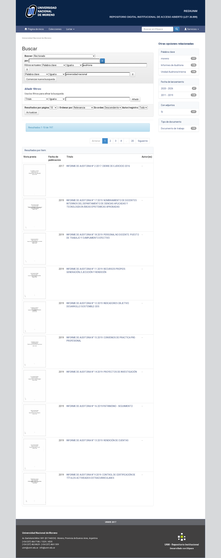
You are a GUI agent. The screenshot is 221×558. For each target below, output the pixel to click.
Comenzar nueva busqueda (40, 79)
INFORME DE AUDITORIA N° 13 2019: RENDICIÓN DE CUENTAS (97, 440)
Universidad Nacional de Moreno (36, 38)
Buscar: (29, 56)
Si (162, 111)
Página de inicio (35, 29)
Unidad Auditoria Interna (173, 72)
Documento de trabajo (172, 128)
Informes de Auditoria (172, 65)
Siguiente (143, 141)
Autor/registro (130, 107)
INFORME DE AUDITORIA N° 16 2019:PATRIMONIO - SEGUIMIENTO (99, 406)
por (26, 60)
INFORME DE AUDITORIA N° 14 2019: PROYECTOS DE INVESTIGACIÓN (101, 371)
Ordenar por (65, 107)
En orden (99, 107)
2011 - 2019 (167, 95)
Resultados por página (37, 107)
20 (132, 141)
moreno (165, 58)
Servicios (192, 29)
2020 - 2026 (167, 88)
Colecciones (55, 29)
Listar (69, 29)
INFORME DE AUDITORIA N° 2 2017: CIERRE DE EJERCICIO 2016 (98, 166)
